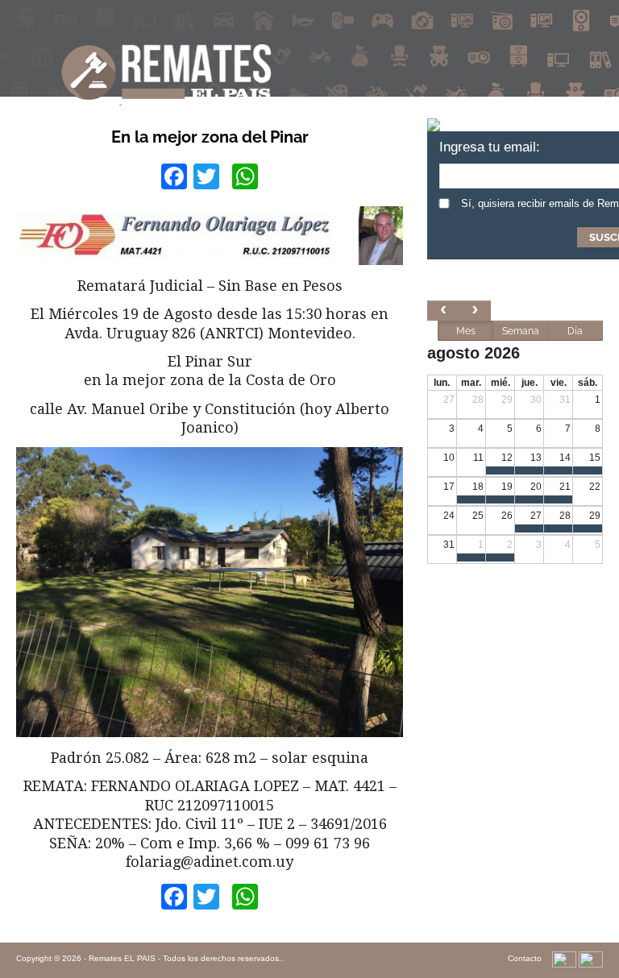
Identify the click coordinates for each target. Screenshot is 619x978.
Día (575, 331)
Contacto (525, 958)
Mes (466, 331)
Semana (520, 331)
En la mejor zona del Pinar (210, 137)
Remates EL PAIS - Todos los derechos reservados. (185, 958)
